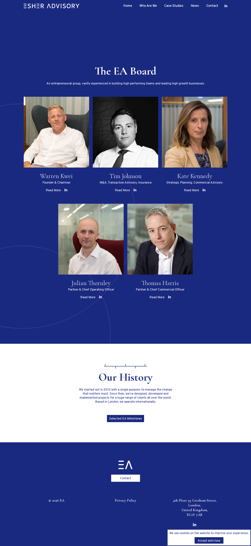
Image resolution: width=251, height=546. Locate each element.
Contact (212, 6)
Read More (53, 190)
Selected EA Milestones (125, 419)
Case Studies (173, 6)
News (195, 6)
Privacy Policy (125, 500)
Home (127, 6)
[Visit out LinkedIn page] (226, 6)
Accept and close (209, 541)
